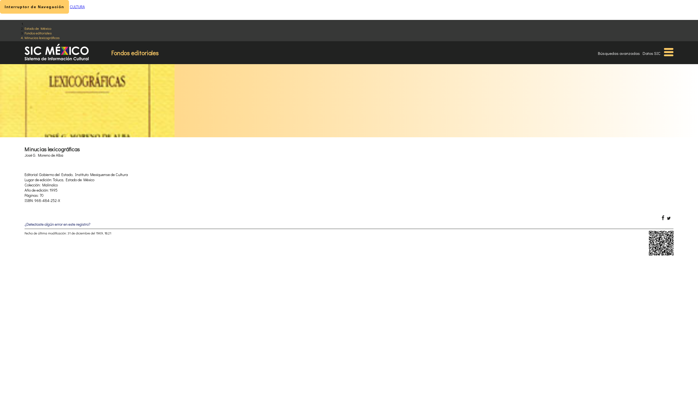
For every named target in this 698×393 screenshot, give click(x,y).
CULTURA (77, 6)
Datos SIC (651, 53)
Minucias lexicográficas (42, 37)
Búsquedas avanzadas (619, 53)
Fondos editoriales (38, 33)
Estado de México (38, 28)
